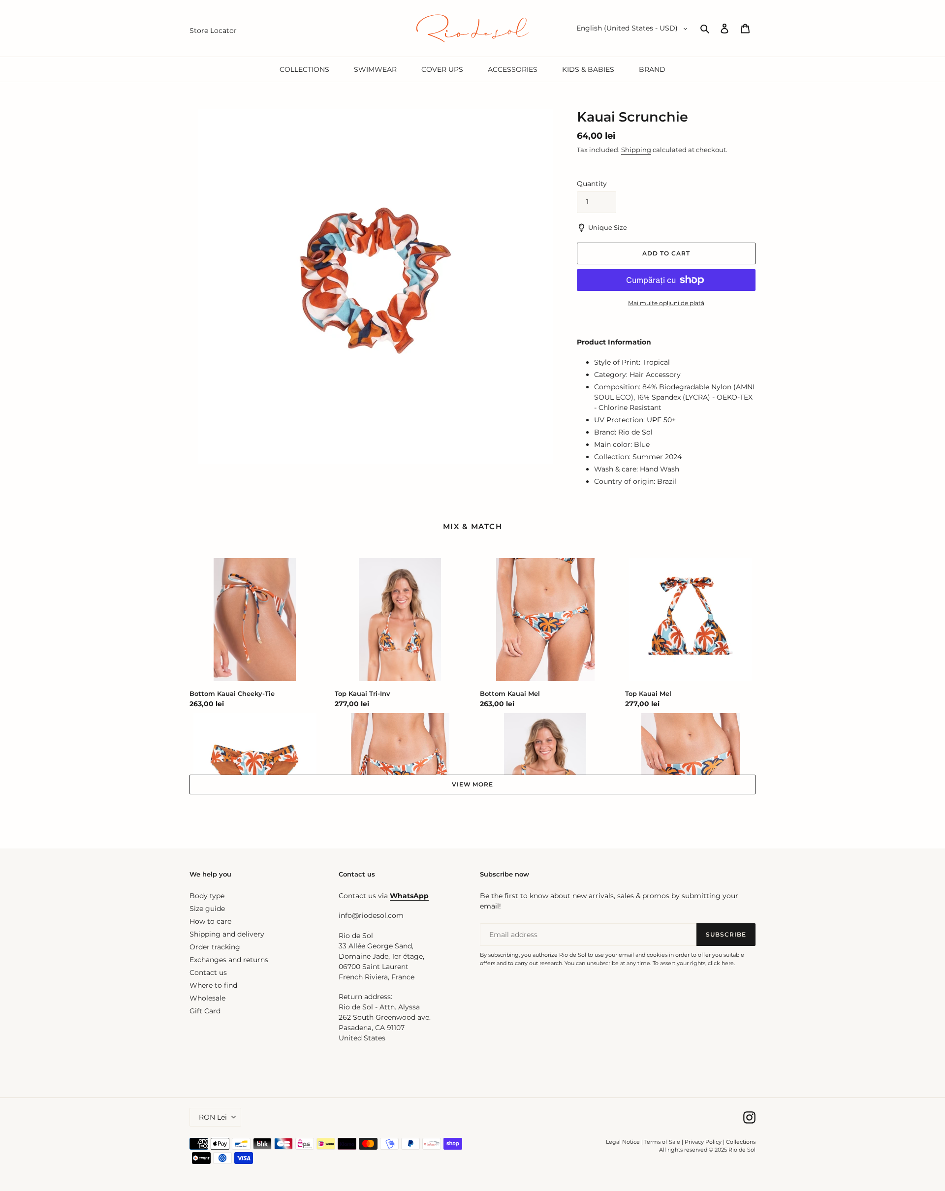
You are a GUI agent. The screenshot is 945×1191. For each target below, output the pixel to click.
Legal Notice (623, 1141)
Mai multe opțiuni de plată (666, 303)
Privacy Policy (704, 1141)
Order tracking (214, 946)
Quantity (592, 183)
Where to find (213, 985)
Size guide (207, 908)
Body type (206, 895)
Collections (741, 1141)
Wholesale (207, 998)
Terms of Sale (662, 1141)
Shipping (636, 150)
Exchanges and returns (228, 959)
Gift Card (204, 1010)
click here (721, 963)
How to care (210, 921)
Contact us (208, 972)
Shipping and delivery (226, 934)
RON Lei (213, 1117)
